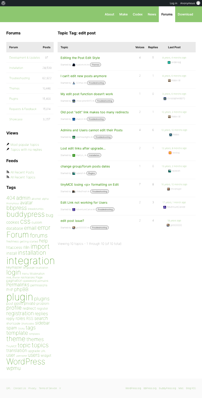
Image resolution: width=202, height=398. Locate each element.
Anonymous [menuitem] (187, 3)
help (43, 241)
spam (11, 327)
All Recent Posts (22, 172)
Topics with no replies (26, 149)
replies (41, 313)
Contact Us (19, 388)
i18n (26, 247)
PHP (9, 289)
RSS (29, 318)
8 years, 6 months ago (174, 75)
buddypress (25, 214)
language (29, 267)
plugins (42, 299)
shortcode (13, 323)
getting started (29, 241)
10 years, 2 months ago (174, 112)
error (43, 227)
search (41, 318)
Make (123, 14)
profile (14, 307)
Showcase (15, 119)
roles (20, 318)
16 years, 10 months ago (174, 184)
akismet (36, 198)
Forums (167, 14)
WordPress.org (133, 388)
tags (31, 327)
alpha (45, 198)
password (29, 281)
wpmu (13, 368)
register (42, 308)
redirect (29, 308)
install (11, 253)
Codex (138, 14)
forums (39, 235)
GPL (8, 388)
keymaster (14, 267)
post (9, 303)
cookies (12, 222)
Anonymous (12, 203)
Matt (181, 388)
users (34, 355)
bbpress (16, 207)
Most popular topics (24, 145)
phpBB (21, 289)
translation (16, 350)
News (152, 14)
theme (15, 339)
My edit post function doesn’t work (87, 94)
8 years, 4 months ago (174, 57)
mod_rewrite (13, 277)
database (14, 228)
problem (42, 303)
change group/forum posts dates (85, 166)
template (17, 333)
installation (32, 252)
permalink (42, 280)
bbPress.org (26, 14)
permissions (38, 285)
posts (18, 303)
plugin (19, 297)
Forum (17, 234)
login (13, 272)
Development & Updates (24, 57)
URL (43, 351)
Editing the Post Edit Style (80, 58)
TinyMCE (11, 346)
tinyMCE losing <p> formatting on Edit (90, 184)
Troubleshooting (96, 83)
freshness (12, 241)
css (25, 221)
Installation (94, 155)
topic (24, 345)
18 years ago (174, 220)
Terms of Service (48, 388)
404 (10, 198)
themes (35, 339)
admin (23, 198)
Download (185, 14)
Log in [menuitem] (173, 3)
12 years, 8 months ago (174, 148)
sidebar (42, 322)
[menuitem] (3, 3)
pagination (14, 280)
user (10, 355)
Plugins (91, 173)
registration (20, 313)
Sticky (21, 328)
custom (37, 222)
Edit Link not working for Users (84, 202)
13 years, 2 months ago (174, 166)
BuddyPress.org (167, 388)
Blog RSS (191, 388)
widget (46, 355)
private (30, 303)
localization (42, 267)
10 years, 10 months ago (174, 130)
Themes (95, 64)
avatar (26, 202)
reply (10, 318)
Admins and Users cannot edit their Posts (92, 130)
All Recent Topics (22, 177)
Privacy (32, 388)
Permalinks (17, 284)
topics (40, 345)
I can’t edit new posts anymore (84, 76)
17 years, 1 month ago (174, 202)
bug (49, 215)
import (40, 246)
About (109, 14)
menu (25, 273)
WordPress (25, 361)
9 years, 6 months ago (174, 93)
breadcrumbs (36, 208)
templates (34, 333)
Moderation (37, 273)
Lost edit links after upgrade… (83, 148)
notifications (28, 277)
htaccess (14, 247)
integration (30, 260)
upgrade (34, 351)
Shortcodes (27, 323)
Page (39, 277)
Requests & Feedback (22, 109)
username (21, 355)
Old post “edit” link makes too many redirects (95, 112)
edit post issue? (72, 221)
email (30, 228)
